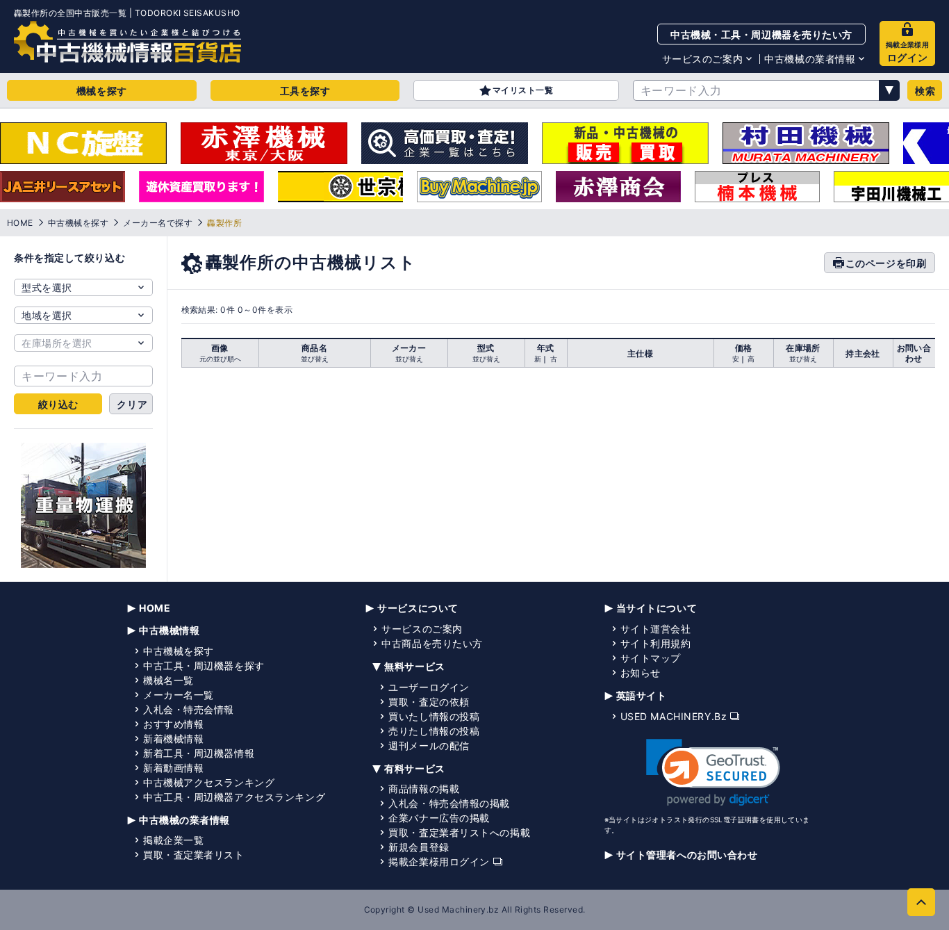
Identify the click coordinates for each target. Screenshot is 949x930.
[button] (713, 772)
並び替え (315, 358)
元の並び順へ (220, 358)
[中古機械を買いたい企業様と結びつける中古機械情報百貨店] (127, 42)
